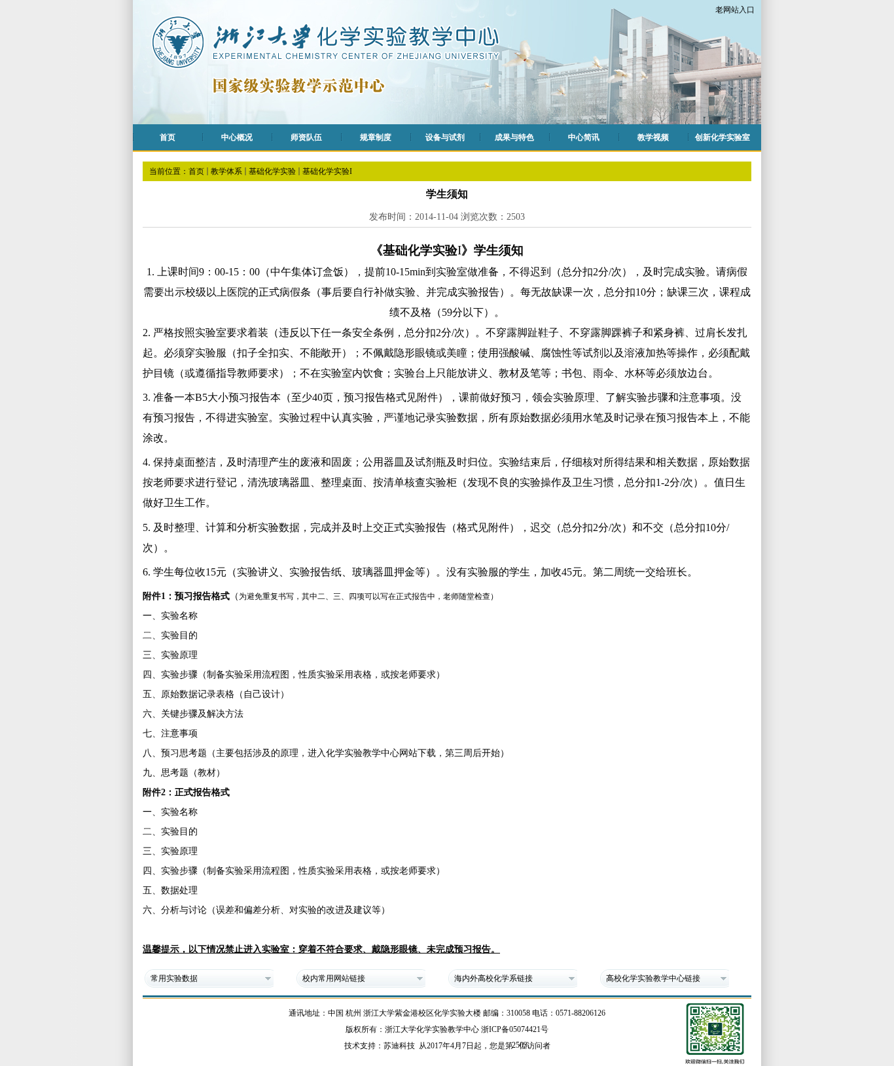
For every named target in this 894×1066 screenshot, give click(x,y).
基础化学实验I (327, 171)
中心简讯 (583, 137)
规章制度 (375, 137)
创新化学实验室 (722, 137)
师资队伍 (306, 137)
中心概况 (237, 137)
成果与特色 (514, 137)
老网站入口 (735, 9)
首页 (167, 137)
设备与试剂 (445, 137)
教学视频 (653, 137)
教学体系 (226, 171)
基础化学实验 (272, 171)
